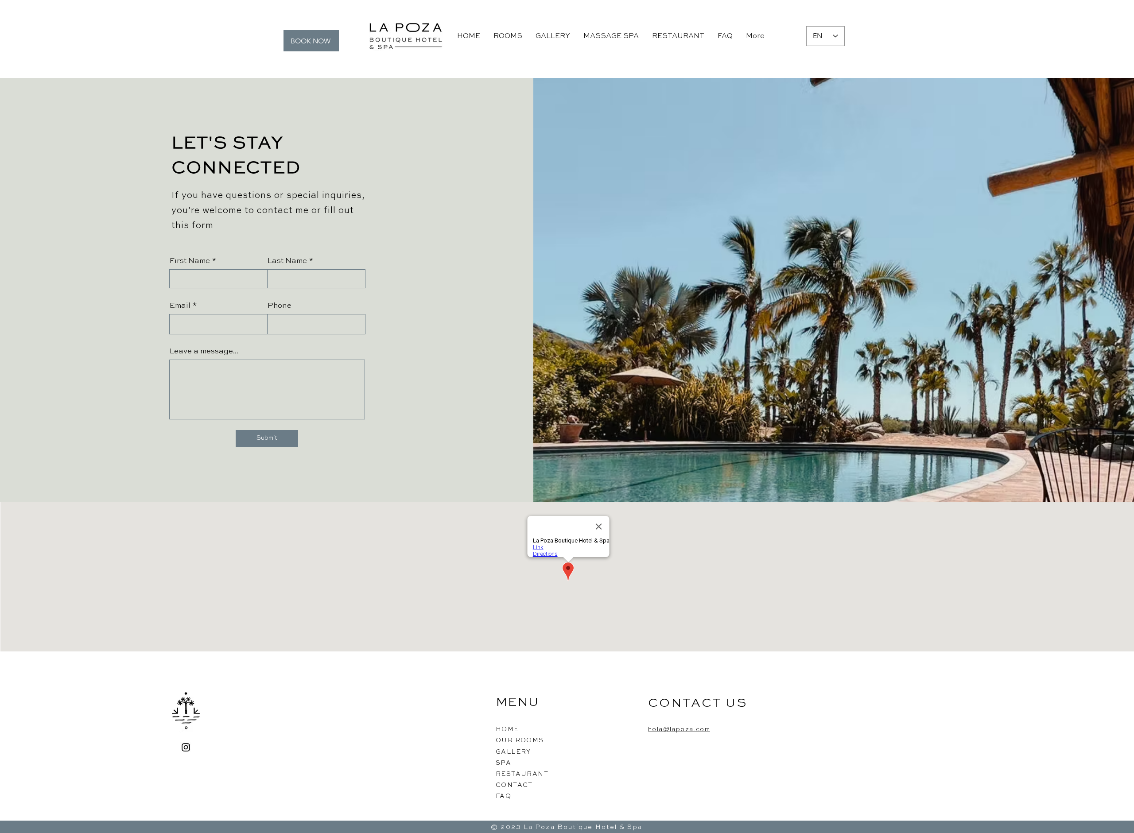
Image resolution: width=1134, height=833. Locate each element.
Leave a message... (204, 351)
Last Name (287, 261)
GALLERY (513, 752)
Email (180, 306)
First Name (190, 261)
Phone (279, 306)
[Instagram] (185, 747)
